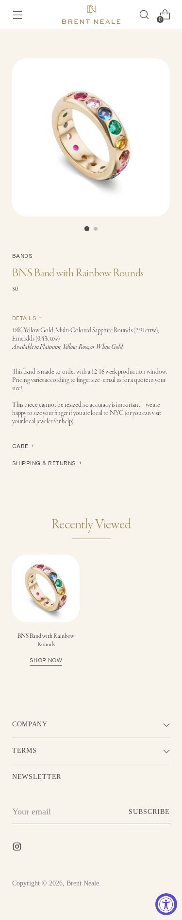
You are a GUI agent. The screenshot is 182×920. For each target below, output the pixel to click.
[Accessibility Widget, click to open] (166, 904)
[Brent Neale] (91, 14)
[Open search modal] (144, 15)
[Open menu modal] (17, 15)
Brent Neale (82, 883)
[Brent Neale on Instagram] (18, 848)
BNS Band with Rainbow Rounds (45, 647)
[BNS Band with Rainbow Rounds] (46, 588)
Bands (22, 255)
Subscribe (149, 811)
